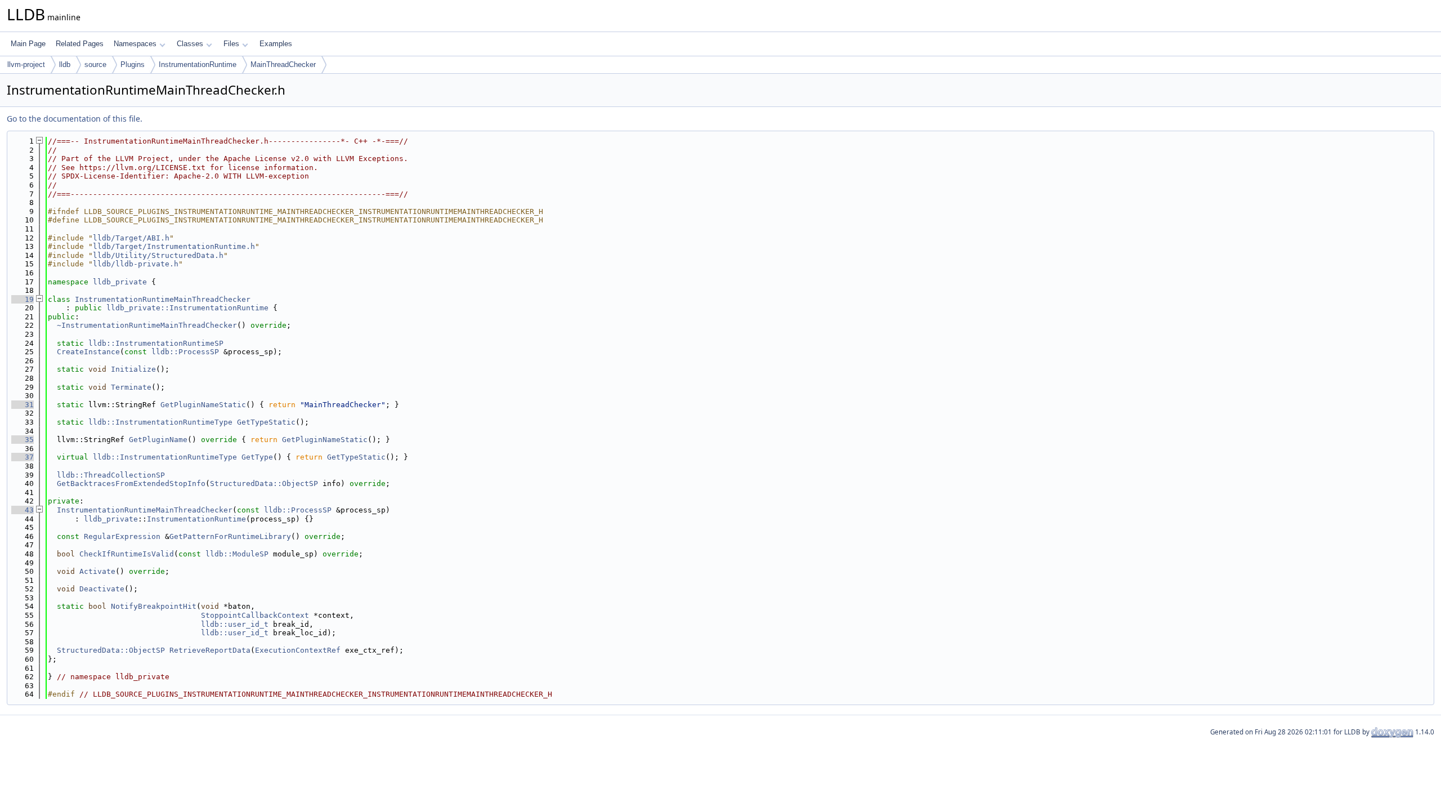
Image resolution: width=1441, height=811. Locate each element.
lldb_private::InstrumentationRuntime (187, 308)
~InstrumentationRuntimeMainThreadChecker (147, 325)
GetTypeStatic (266, 422)
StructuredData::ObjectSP (264, 483)
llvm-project (26, 64)
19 (22, 299)
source (95, 64)
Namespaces (135, 43)
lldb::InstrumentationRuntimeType (160, 422)
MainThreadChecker (283, 64)
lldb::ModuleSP (236, 554)
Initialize (133, 369)
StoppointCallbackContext (255, 615)
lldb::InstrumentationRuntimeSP (155, 343)
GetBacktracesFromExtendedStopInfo (131, 483)
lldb (64, 64)
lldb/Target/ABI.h (131, 238)
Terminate (131, 387)
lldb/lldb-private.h (135, 264)
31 (22, 404)
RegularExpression (122, 536)
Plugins (132, 64)
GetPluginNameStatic (203, 404)
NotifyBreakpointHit (153, 606)
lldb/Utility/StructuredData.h (158, 255)
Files (231, 43)
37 (22, 457)
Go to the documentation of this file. (74, 118)
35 (22, 439)
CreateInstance (88, 351)
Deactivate (101, 589)
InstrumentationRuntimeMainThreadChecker (162, 299)
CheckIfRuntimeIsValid (126, 554)
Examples (275, 43)
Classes (190, 43)
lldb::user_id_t (234, 624)
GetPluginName (158, 439)
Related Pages (80, 43)
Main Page (28, 43)
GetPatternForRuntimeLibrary (230, 536)
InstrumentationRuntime (197, 64)
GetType (257, 457)
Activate (97, 571)
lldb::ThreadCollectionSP (111, 475)
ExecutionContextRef (298, 650)
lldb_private (120, 282)
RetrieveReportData (209, 650)
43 (22, 510)
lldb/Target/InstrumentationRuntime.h (174, 246)
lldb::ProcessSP (185, 351)
